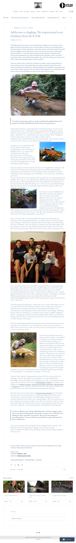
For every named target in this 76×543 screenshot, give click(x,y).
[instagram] (72, 11)
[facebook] (70, 11)
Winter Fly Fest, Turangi (59, 495)
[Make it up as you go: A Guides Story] (38, 487)
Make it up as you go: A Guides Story (37, 496)
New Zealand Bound (37, 17)
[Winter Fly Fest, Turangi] (62, 487)
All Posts (5, 17)
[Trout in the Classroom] (14, 487)
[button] (71, 17)
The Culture (39, 459)
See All (71, 477)
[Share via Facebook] (11, 465)
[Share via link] (22, 465)
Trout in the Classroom (11, 495)
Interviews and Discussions (19, 17)
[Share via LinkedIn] (18, 465)
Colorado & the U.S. (53, 17)
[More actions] (64, 28)
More (64, 17)
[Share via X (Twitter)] (15, 465)
